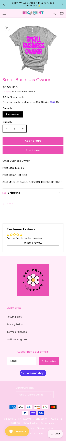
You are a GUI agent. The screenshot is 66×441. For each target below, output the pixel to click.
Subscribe (49, 361)
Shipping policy (45, 428)
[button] (4, 13)
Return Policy (14, 316)
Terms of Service (17, 332)
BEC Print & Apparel (23, 419)
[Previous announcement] (3, 4)
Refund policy (31, 423)
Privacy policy (48, 423)
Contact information (34, 433)
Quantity (7, 122)
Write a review (33, 242)
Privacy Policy (15, 324)
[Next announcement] (62, 4)
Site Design (42, 419)
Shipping (7, 92)
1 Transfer (12, 114)
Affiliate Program (17, 339)
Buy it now (33, 150)
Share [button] (9, 203)
